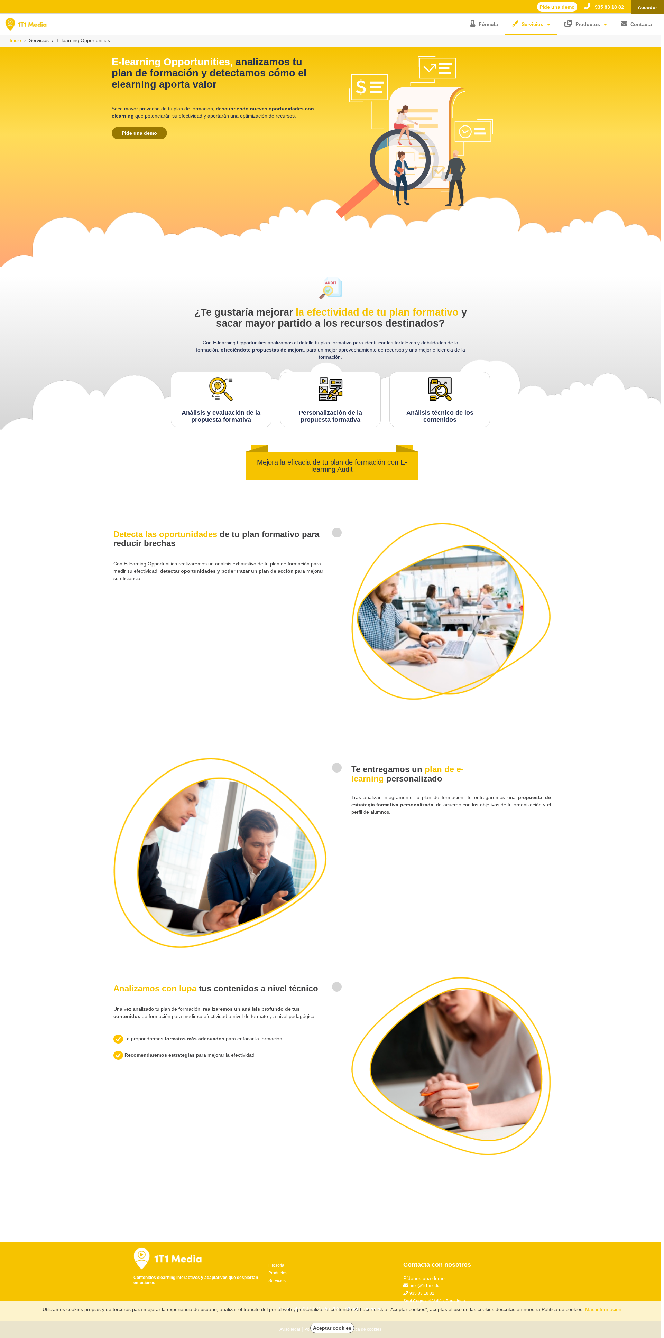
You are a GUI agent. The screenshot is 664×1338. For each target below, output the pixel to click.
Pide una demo (139, 133)
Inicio (15, 40)
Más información (603, 1309)
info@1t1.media (426, 1285)
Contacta (641, 24)
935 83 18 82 (608, 7)
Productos (587, 24)
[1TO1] (26, 24)
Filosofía (276, 1265)
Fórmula (488, 24)
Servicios (532, 24)
